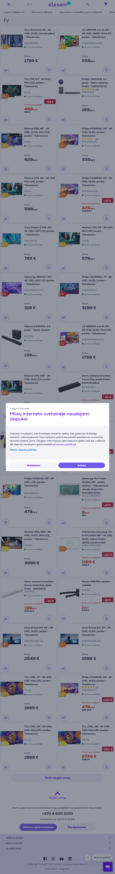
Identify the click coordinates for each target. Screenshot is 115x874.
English (14, 408)
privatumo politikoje (64, 444)
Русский (24, 408)
